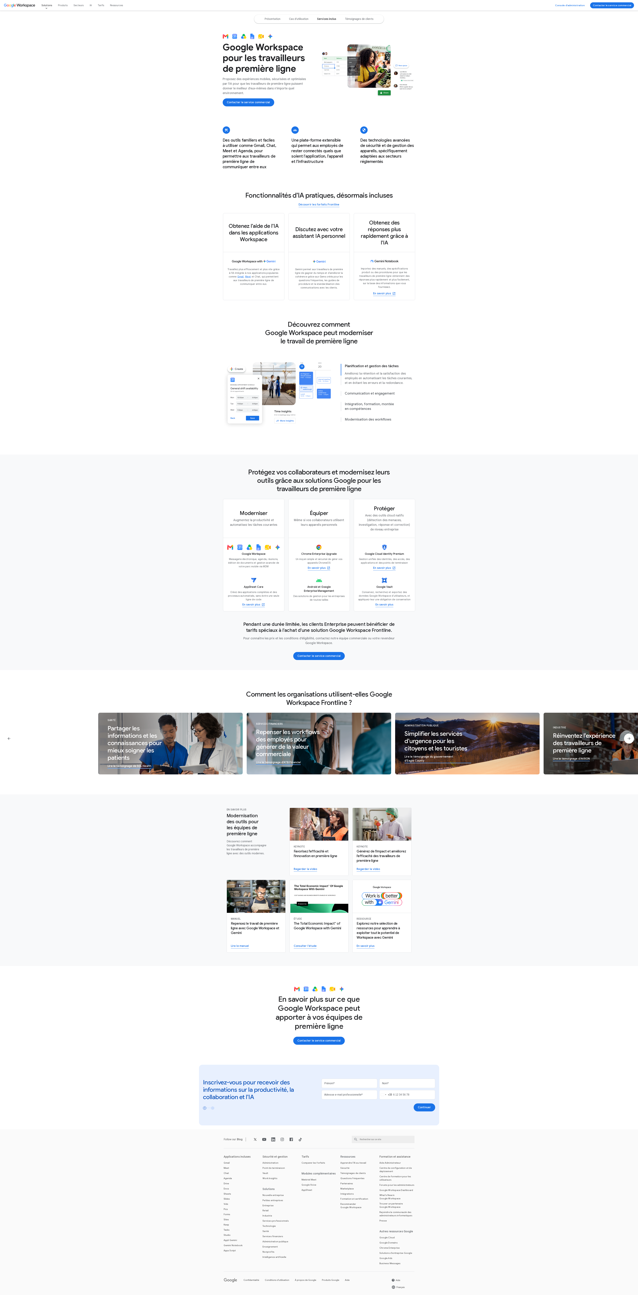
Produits (63, 5)
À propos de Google (305, 1280)
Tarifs (101, 5)
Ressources (116, 5)
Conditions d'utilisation (277, 1280)
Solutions (47, 5)
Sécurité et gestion (275, 1156)
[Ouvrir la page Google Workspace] (20, 5)
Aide (347, 1280)
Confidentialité (251, 1280)
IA (91, 5)
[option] (272, 19)
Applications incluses (237, 1156)
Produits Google (330, 1280)
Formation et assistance (394, 1156)
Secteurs (79, 5)
